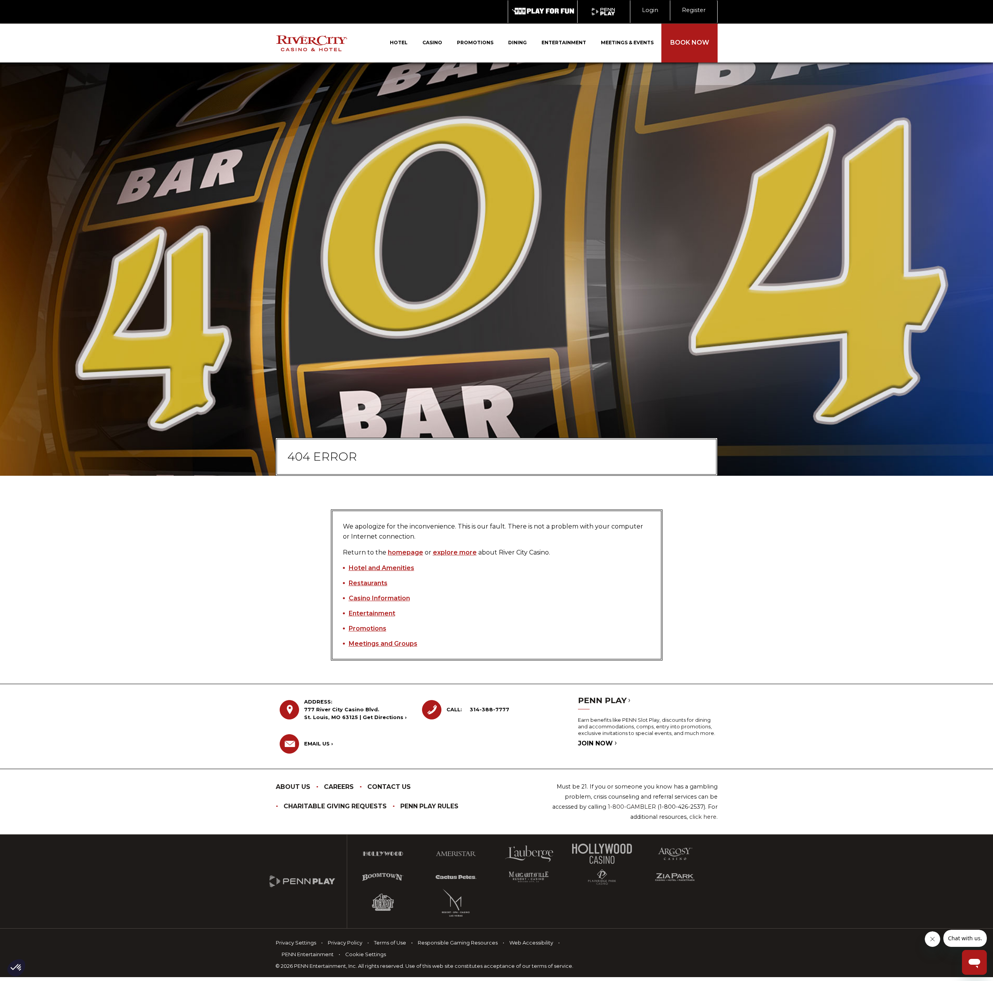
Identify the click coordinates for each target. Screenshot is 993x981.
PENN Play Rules (429, 806)
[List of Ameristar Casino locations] (455, 853)
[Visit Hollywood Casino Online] (602, 854)
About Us (293, 786)
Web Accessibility (531, 942)
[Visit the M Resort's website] (455, 903)
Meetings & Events (627, 42)
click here (702, 816)
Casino (432, 42)
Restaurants (368, 583)
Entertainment (563, 42)
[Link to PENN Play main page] (308, 882)
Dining (517, 42)
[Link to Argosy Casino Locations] (675, 854)
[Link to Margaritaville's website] (529, 877)
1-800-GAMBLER (632, 806)
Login (650, 10)
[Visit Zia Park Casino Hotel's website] (675, 877)
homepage (405, 552)
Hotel (399, 42)
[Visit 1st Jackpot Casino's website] (383, 902)
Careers (339, 786)
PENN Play (603, 700)
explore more (455, 552)
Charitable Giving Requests (335, 806)
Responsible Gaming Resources (458, 942)
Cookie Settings (365, 954)
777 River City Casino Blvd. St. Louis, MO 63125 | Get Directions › (355, 709)
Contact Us (389, 786)
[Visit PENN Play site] (604, 11)
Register (694, 10)
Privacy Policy (345, 942)
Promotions (475, 42)
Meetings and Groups (383, 643)
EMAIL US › (318, 744)
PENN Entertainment (308, 954)
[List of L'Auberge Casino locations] (529, 853)
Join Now (596, 743)
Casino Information (379, 598)
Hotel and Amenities (381, 568)
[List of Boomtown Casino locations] (383, 877)
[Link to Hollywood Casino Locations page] (383, 853)
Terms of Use (390, 942)
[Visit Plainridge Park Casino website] (602, 877)
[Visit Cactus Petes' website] (455, 877)
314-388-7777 (489, 709)
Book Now (689, 42)
